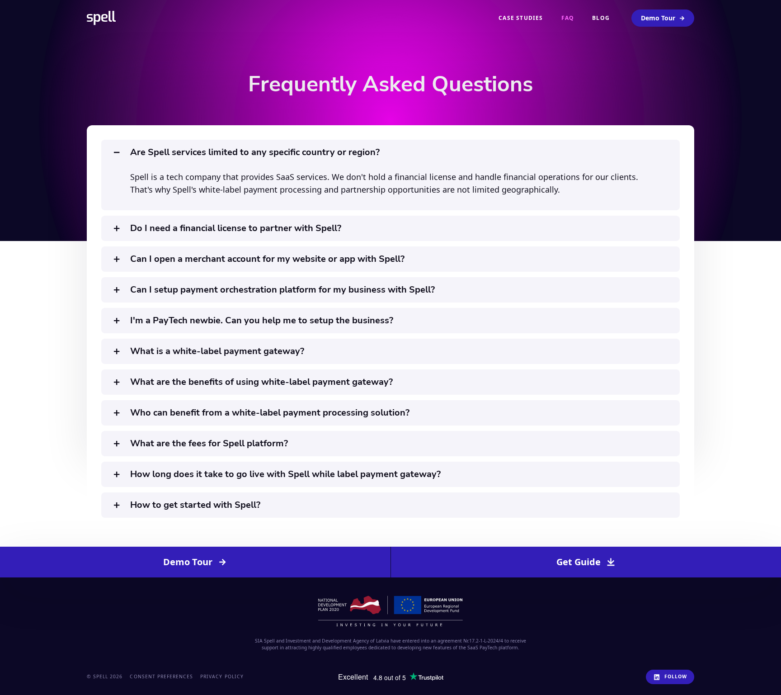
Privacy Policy (222, 676)
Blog (601, 18)
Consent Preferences (161, 676)
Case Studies (521, 18)
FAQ (567, 18)
